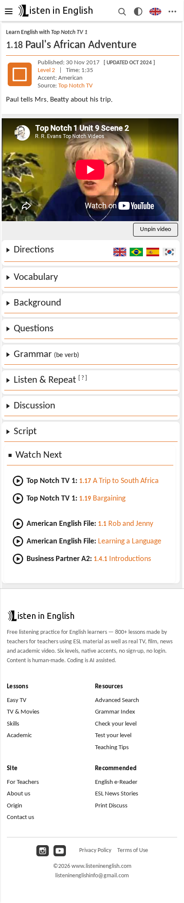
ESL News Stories (116, 794)
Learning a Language (129, 541)
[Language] (155, 11)
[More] (172, 11)
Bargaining (102, 499)
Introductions (122, 559)
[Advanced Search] (121, 11)
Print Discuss (111, 806)
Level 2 (47, 70)
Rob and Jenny (125, 524)
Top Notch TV (75, 86)
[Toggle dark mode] (138, 11)
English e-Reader (116, 782)
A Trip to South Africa (119, 481)
